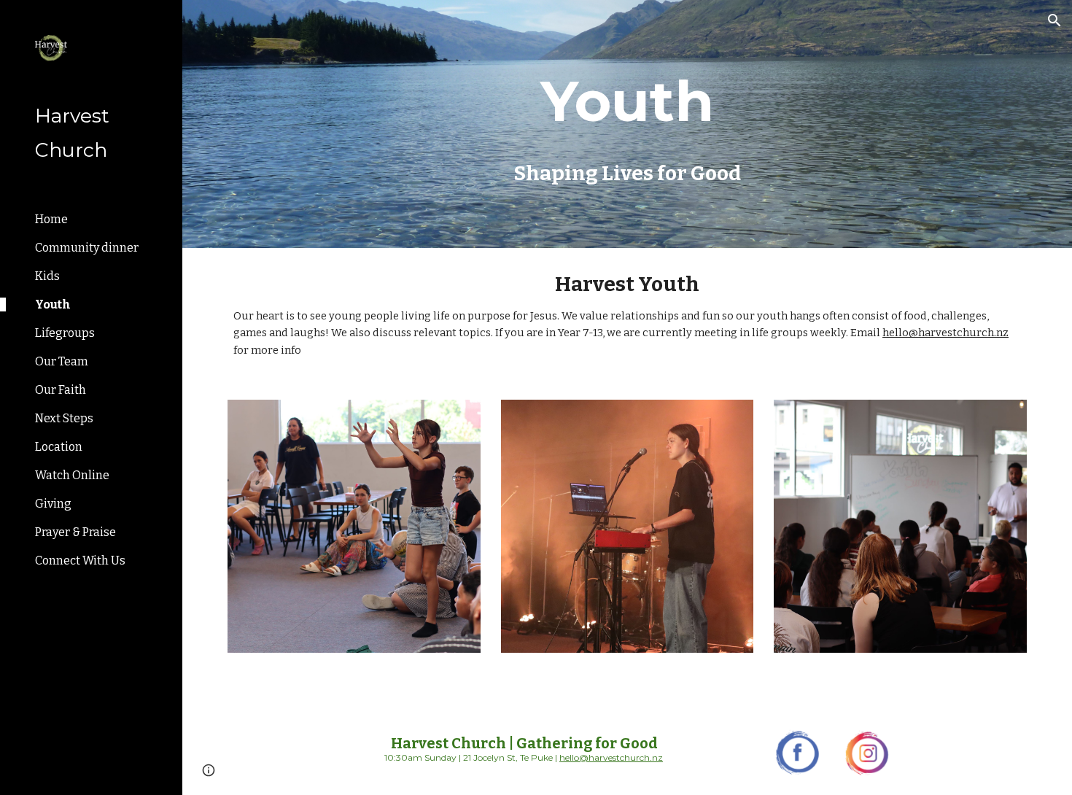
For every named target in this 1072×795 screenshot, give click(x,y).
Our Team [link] (61, 361)
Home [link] (51, 219)
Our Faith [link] (60, 390)
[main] (627, 101)
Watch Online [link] (72, 475)
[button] (1054, 20)
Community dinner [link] (87, 248)
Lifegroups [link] (65, 333)
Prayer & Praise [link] (75, 532)
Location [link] (58, 447)
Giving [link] (53, 504)
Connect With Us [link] (80, 560)
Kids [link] (47, 276)
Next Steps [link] (64, 418)
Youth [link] (53, 304)
